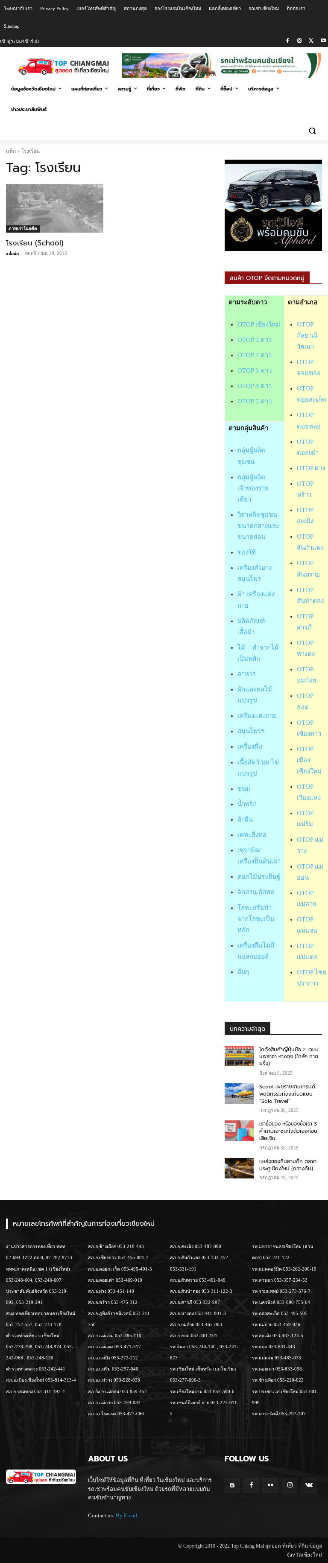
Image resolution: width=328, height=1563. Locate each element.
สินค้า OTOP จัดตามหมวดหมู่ (267, 278)
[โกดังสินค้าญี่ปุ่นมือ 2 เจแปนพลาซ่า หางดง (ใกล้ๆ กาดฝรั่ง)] (239, 1056)
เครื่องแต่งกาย (257, 715)
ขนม (243, 788)
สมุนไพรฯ (250, 731)
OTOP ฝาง (311, 468)
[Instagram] (300, 41)
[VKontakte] (309, 1485)
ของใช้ (246, 552)
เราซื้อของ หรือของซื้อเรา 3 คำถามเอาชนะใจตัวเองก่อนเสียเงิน (288, 1131)
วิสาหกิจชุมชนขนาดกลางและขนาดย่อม (258, 525)
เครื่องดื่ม (250, 746)
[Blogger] (232, 1485)
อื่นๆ (243, 971)
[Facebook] (288, 41)
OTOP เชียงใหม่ (258, 324)
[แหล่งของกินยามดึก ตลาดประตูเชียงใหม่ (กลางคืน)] (239, 1168)
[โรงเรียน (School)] (54, 208)
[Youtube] (323, 41)
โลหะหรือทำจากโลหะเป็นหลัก (255, 918)
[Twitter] (311, 41)
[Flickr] (270, 1485)
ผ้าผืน (245, 819)
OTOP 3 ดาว (254, 370)
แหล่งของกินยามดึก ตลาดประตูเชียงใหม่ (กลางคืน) (287, 1165)
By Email (127, 1515)
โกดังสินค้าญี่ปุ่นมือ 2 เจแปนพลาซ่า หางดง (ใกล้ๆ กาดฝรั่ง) (289, 1057)
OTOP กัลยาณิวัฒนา (307, 335)
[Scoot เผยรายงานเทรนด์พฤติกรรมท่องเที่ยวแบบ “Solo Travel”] (239, 1093)
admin (12, 253)
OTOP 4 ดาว (254, 385)
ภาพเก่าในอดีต (23, 228)
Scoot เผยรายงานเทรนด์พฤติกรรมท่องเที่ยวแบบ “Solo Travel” (287, 1094)
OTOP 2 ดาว (254, 355)
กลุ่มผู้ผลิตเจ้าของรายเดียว (253, 488)
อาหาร (246, 674)
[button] (312, 130)
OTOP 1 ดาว (254, 339)
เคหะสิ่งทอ (251, 834)
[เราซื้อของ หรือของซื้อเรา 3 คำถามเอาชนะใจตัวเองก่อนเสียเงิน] (239, 1130)
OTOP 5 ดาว (254, 401)
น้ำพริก (247, 804)
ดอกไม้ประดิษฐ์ (258, 876)
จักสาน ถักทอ (255, 892)
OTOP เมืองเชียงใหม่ (309, 760)
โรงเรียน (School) (35, 242)
